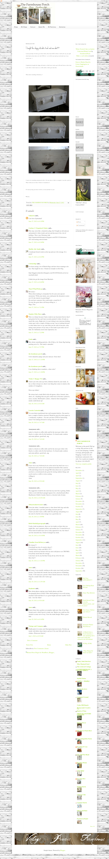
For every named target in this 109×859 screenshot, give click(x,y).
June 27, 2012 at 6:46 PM (36, 282)
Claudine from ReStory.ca (37, 542)
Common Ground (82, 697)
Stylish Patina (81, 678)
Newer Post (29, 645)
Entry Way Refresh (89, 593)
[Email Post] (68, 202)
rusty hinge (80, 771)
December (79, 501)
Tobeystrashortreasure (36, 504)
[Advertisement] (18, 47)
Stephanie (32, 588)
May (77, 488)
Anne (30, 462)
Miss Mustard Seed (83, 664)
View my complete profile (84, 464)
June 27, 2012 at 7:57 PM (36, 347)
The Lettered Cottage (84, 667)
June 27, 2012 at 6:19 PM (36, 221)
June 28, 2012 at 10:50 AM (37, 498)
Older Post (68, 645)
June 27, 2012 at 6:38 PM (36, 242)
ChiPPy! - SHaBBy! (83, 681)
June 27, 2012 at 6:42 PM (36, 257)
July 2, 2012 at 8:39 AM (36, 636)
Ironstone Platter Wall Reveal (88, 625)
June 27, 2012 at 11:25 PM (37, 360)
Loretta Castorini (34, 410)
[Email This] (27, 205)
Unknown (32, 215)
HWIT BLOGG (82, 689)
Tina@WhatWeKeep (35, 289)
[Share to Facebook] (30, 205)
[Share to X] (29, 205)
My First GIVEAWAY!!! (87, 579)
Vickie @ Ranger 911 (35, 379)
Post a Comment (32, 640)
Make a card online (82, 56)
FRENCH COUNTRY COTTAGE (84, 714)
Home (16, 27)
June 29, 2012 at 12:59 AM (37, 582)
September (79, 478)
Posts (79, 222)
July (77, 483)
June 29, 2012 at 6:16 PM (36, 619)
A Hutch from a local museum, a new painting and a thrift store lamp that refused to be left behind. (86, 635)
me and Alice (81, 778)
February (78, 496)
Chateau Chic (81, 794)
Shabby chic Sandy (35, 249)
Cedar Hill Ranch (82, 705)
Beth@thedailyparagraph (37, 523)
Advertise (62, 27)
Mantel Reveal (87, 617)
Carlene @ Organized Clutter (38, 228)
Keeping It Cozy (82, 747)
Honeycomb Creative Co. (84, 708)
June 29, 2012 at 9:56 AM (36, 600)
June (77, 486)
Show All (92, 826)
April (77, 473)
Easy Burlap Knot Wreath (88, 586)
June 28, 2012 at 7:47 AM (36, 422)
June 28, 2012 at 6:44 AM (36, 404)
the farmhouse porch (35, 354)
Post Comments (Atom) (41, 648)
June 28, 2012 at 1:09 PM (36, 517)
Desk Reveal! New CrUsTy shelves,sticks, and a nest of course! (86, 603)
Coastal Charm (82, 802)
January (78, 499)
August (78, 481)
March (78, 494)
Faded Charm (81, 786)
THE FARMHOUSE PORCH (83, 442)
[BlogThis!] (28, 205)
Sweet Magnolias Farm (84, 739)
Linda (30, 339)
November (79, 470)
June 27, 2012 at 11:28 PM (37, 372)
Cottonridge (32, 263)
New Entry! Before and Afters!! (89, 611)
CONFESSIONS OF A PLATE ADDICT (84, 669)
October (78, 506)
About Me (41, 27)
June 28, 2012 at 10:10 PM (37, 535)
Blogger (62, 850)
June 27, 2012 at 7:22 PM (36, 332)
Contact (32, 27)
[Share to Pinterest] (31, 205)
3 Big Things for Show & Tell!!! (88, 652)
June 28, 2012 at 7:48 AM (36, 439)
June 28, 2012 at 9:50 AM (36, 481)
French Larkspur (82, 818)
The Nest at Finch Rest (84, 731)
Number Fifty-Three (35, 314)
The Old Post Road (83, 754)
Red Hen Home (82, 763)
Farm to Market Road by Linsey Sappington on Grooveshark (83, 64)
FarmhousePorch (85, 54)
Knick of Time (81, 711)
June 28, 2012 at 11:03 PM (37, 561)
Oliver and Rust (82, 810)
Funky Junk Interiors (84, 661)
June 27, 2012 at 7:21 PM (36, 307)
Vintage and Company (36, 626)
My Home (24, 27)
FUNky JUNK (87, 643)
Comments (80, 225)
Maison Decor (81, 723)
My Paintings (52, 27)
